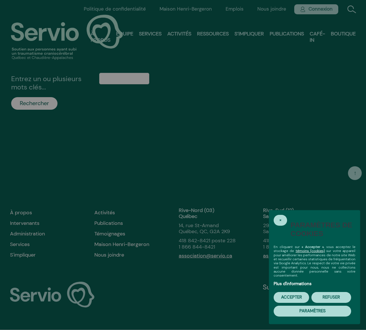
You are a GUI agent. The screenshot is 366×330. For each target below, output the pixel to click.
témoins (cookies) (310, 251)
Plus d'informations (293, 284)
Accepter (291, 297)
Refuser (331, 297)
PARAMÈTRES (312, 311)
